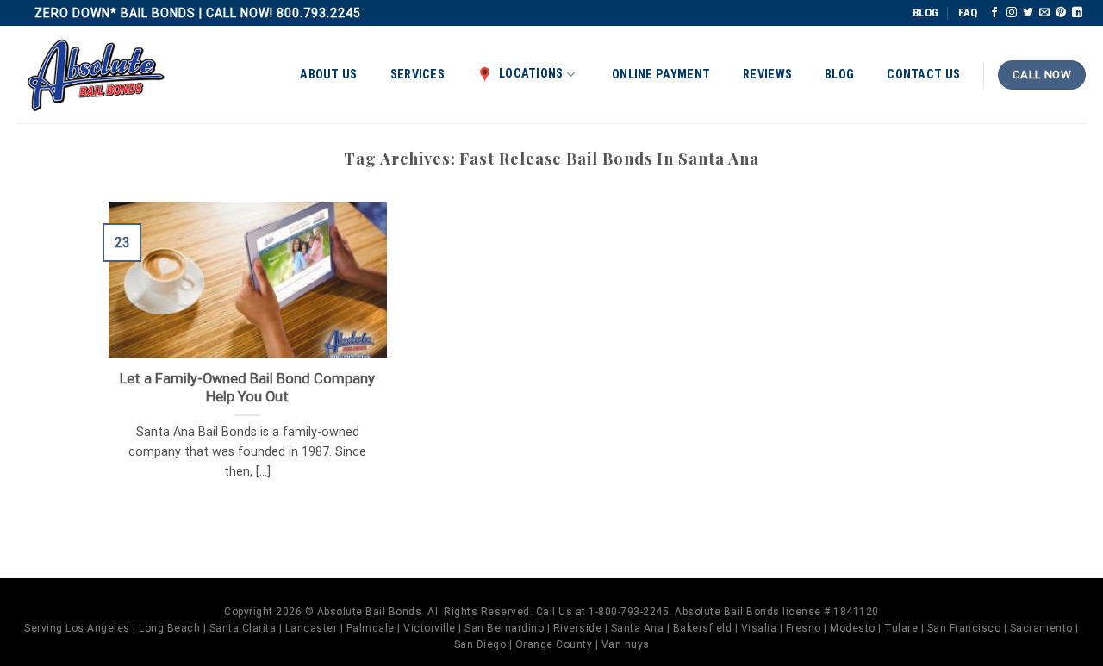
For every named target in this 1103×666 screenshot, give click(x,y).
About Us (328, 74)
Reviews (767, 74)
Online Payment (661, 74)
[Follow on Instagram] (1011, 13)
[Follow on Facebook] (994, 13)
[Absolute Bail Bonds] (96, 75)
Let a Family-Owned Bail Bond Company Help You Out (247, 388)
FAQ (967, 12)
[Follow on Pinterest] (1061, 13)
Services (417, 74)
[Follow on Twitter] (1028, 13)
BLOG (925, 12)
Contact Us (923, 74)
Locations (531, 73)
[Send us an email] (1044, 13)
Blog (839, 74)
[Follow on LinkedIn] (1077, 13)
